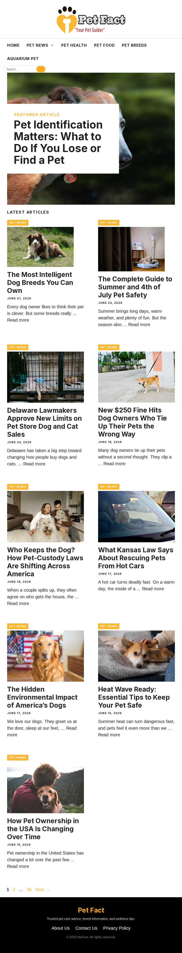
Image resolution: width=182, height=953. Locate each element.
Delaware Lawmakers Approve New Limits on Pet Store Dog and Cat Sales (44, 422)
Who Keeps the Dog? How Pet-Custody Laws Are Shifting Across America (45, 562)
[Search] (40, 69)
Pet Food (104, 45)
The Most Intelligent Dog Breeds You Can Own (40, 282)
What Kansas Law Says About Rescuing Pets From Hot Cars (135, 558)
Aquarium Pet (23, 58)
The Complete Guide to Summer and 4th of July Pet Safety (135, 287)
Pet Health (74, 45)
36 (29, 889)
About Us (60, 928)
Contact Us (86, 928)
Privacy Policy (117, 928)
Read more (18, 320)
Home (13, 45)
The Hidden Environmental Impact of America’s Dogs (42, 697)
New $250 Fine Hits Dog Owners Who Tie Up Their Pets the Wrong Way (132, 422)
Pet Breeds (134, 45)
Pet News (37, 45)
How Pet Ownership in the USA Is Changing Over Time (43, 829)
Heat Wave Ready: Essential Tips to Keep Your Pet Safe (134, 697)
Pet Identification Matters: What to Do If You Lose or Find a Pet (58, 142)
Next (42, 889)
